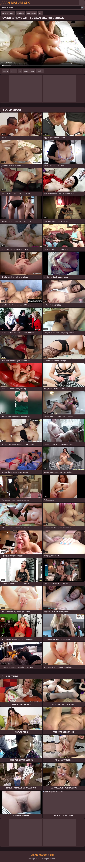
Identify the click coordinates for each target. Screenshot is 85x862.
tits (20, 71)
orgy (40, 13)
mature (5, 13)
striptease (20, 13)
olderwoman (31, 13)
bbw (32, 71)
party (12, 13)
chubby (13, 71)
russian (39, 71)
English (82, 2)
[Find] (82, 7)
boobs (26, 71)
